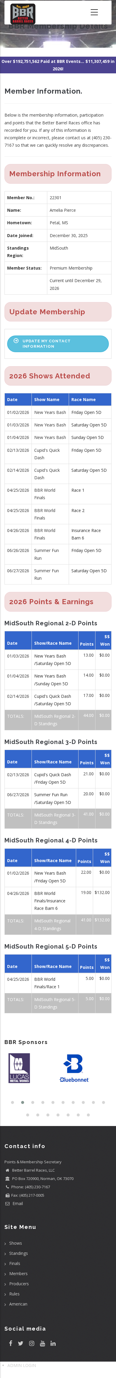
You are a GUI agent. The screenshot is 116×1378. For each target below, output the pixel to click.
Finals (14, 1263)
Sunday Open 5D (87, 437)
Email (17, 1203)
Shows (15, 1243)
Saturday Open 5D (89, 425)
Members (18, 1273)
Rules (14, 1294)
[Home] (22, 12)
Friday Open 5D (86, 412)
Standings (18, 1253)
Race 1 (77, 490)
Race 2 (77, 510)
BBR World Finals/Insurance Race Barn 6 (49, 900)
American (18, 1304)
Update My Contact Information (47, 344)
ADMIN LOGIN (21, 1365)
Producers (19, 1283)
